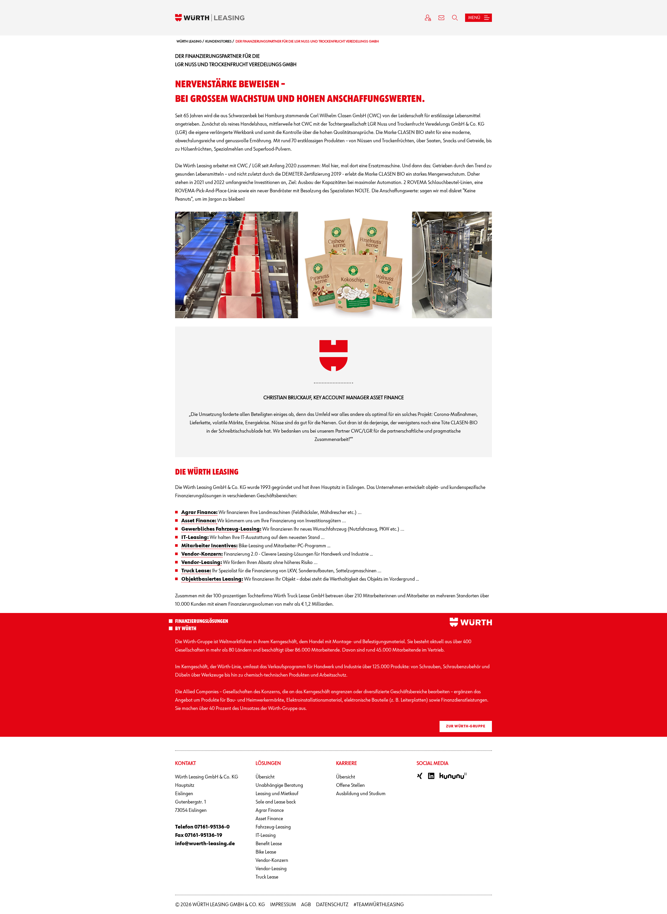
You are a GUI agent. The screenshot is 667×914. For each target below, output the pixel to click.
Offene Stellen (350, 785)
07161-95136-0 (212, 827)
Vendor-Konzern (272, 860)
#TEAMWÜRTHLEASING (379, 904)
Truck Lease (267, 877)
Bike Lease (266, 852)
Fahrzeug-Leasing (273, 827)
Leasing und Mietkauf (277, 793)
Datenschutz (332, 904)
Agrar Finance (270, 810)
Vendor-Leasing (271, 868)
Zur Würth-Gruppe (465, 726)
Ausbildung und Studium (361, 793)
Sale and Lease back (276, 802)
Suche (455, 18)
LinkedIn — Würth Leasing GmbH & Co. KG (431, 776)
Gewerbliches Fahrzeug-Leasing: (221, 529)
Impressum (283, 904)
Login (428, 18)
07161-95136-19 (203, 835)
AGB (306, 904)
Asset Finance (269, 818)
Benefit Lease (269, 843)
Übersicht (265, 777)
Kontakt (441, 18)
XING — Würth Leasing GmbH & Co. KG (420, 776)
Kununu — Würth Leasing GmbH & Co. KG (453, 776)
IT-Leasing (266, 835)
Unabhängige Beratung (279, 785)
